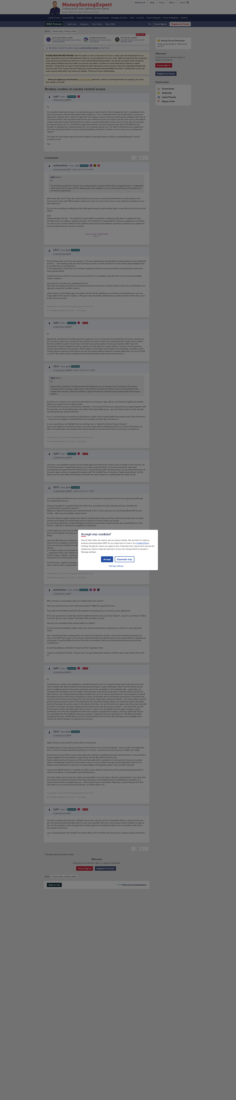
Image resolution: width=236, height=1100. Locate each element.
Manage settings (116, 565)
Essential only (124, 559)
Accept (107, 559)
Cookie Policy (142, 543)
